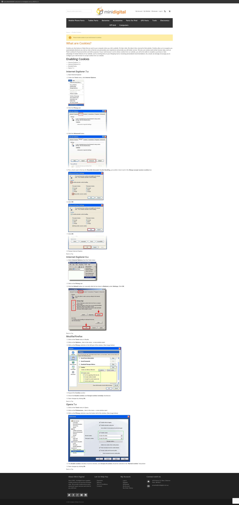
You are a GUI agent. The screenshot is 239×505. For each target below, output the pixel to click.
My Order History (128, 488)
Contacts (99, 486)
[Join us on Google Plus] (78, 494)
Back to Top (69, 254)
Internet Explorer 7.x (74, 62)
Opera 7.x (71, 68)
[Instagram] (85, 494)
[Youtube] (82, 494)
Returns (99, 482)
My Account (139, 11)
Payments (100, 480)
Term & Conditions (102, 484)
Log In (161, 11)
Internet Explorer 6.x (74, 64)
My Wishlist (147, 11)
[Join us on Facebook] (73, 494)
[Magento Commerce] (110, 11)
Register (125, 482)
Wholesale (154, 11)
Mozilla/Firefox (72, 66)
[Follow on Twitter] (69, 494)
